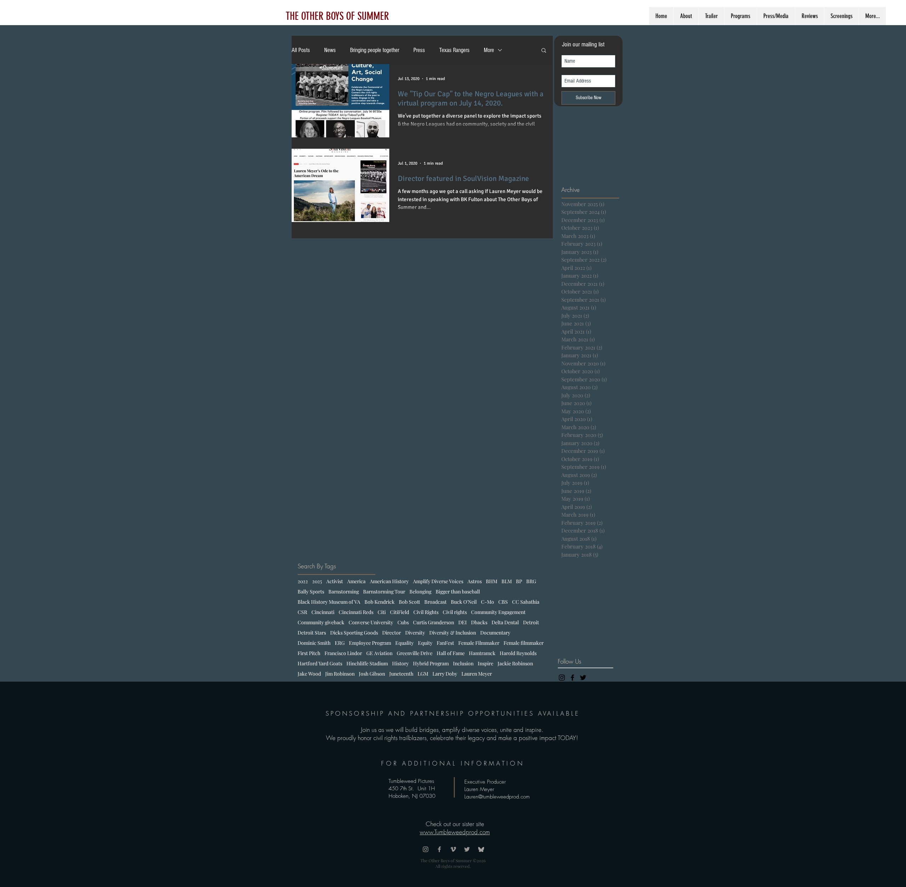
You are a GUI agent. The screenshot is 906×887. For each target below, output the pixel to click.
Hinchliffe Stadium (367, 663)
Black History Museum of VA (329, 602)
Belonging (420, 592)
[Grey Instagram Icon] (425, 849)
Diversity (415, 633)
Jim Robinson (340, 674)
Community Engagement (498, 612)
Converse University (371, 622)
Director (391, 633)
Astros (475, 581)
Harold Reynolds (518, 653)
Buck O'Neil (464, 602)
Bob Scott (409, 602)
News (330, 50)
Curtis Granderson (433, 622)
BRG (531, 581)
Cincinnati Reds (356, 612)
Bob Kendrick (380, 602)
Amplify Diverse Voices (438, 581)
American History (389, 581)
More (489, 50)
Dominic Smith (314, 643)
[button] (543, 51)
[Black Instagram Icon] (562, 677)
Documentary (495, 633)
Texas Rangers (454, 50)
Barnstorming (343, 592)
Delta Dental (505, 622)
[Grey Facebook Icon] (439, 849)
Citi (382, 612)
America (356, 581)
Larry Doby (444, 674)
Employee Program (370, 643)
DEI (462, 622)
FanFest (445, 643)
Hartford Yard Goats (320, 663)
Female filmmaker (524, 643)
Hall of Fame (451, 653)
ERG (340, 643)
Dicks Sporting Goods (354, 633)
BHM (491, 581)
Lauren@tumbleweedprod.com (497, 796)
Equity (425, 643)
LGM (423, 674)
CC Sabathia (525, 602)
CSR (302, 612)
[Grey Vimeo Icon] (453, 849)
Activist (334, 581)
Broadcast (435, 602)
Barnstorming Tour (384, 592)
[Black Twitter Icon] (583, 677)
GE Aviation (379, 653)
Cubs (403, 622)
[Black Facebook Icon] (572, 677)
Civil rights (455, 612)
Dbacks (479, 622)
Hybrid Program (431, 663)
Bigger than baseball (458, 592)
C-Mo (487, 602)
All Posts (301, 50)
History (400, 663)
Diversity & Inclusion (452, 633)
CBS (503, 602)
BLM (506, 581)
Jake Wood (309, 674)
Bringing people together (374, 50)
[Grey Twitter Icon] (467, 849)
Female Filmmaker (478, 643)
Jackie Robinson (515, 663)
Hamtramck (482, 653)
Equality (404, 643)
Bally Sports (311, 592)
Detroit (531, 622)
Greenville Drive (414, 653)
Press (419, 50)
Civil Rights (425, 612)
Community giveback (321, 622)
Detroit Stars (312, 633)
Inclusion (463, 663)
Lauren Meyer (476, 674)
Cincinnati (322, 612)
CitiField (399, 612)
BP (519, 581)
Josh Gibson (372, 674)
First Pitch (309, 653)
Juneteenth (401, 674)
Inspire (485, 663)
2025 (317, 581)
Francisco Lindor (343, 653)
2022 (303, 581)
